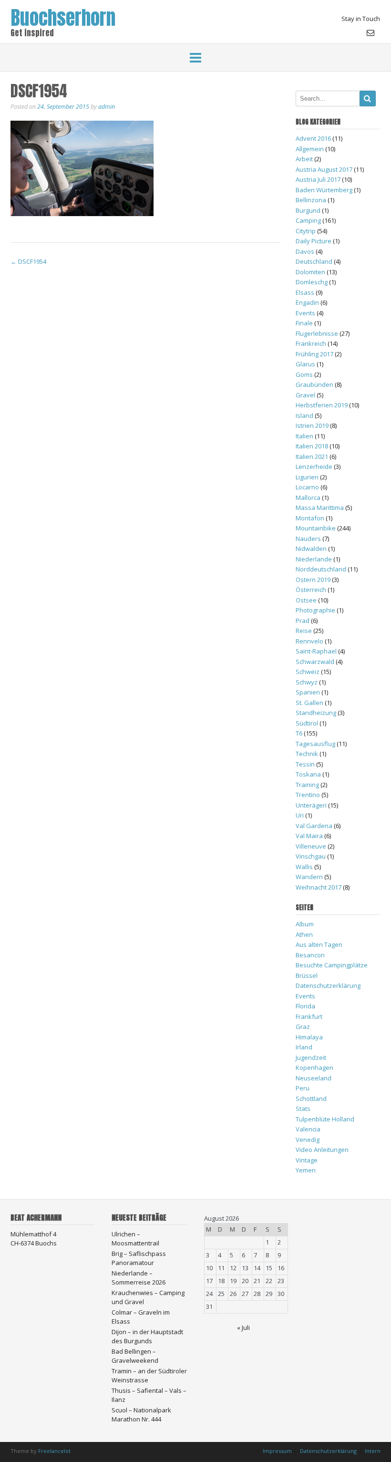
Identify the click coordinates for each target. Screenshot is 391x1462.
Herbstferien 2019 (322, 405)
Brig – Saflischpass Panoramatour (139, 1258)
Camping (308, 220)
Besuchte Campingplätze (332, 965)
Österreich (311, 589)
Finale (304, 323)
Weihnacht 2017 (318, 887)
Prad (302, 620)
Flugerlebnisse (317, 333)
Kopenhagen (314, 1067)
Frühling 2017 (314, 354)
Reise (304, 630)
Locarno (307, 487)
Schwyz (307, 682)
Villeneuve (311, 846)
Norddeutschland (321, 569)
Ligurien (307, 477)
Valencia (308, 1129)
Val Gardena (314, 825)
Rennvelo (309, 641)
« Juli (243, 1327)
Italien (304, 436)
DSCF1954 (28, 261)
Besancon (310, 955)
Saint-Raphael (316, 651)
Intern (373, 1451)
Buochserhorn (62, 15)
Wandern (309, 876)
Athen (304, 934)
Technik (307, 753)
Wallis (304, 866)
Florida (305, 1006)
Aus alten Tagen (319, 944)
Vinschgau (311, 856)
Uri (300, 815)
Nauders (308, 538)
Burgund (308, 210)
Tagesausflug (315, 743)
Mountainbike (316, 528)
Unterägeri (311, 805)
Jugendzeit (311, 1057)
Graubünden (314, 384)
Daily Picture (313, 241)
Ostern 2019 (313, 579)
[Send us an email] (370, 32)
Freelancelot (54, 1450)
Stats (303, 1108)
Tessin (305, 764)
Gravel (305, 395)
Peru (302, 1088)
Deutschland (314, 261)
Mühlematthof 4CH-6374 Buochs (33, 1239)
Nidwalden (311, 548)
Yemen (306, 1170)
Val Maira (309, 835)
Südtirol (307, 723)
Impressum (277, 1451)
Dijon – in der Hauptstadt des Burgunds (147, 1336)
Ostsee (306, 600)
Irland (304, 1047)
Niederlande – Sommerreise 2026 (138, 1278)
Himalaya (309, 1037)
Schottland (311, 1098)
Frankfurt (309, 1016)
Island (304, 415)
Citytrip (306, 231)
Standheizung (316, 712)
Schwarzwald (315, 661)
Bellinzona (311, 200)
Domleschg (312, 282)
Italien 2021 (312, 456)
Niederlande (314, 559)
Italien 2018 (312, 446)
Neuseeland (313, 1078)
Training (307, 784)
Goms (304, 374)
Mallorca (308, 497)
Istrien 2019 (312, 425)
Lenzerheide (314, 466)
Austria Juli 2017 (318, 179)
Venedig (307, 1139)
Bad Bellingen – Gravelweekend (135, 1356)
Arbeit (304, 159)
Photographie (315, 610)
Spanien (308, 692)
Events (305, 313)
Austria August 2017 (324, 169)
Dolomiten (310, 272)
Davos (305, 251)
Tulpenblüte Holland (325, 1119)
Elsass (305, 292)
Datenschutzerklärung (328, 985)
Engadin (307, 302)
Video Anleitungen (322, 1149)
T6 (299, 733)
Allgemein (310, 149)
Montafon (310, 518)
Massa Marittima (320, 507)
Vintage (307, 1160)
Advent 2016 (313, 138)
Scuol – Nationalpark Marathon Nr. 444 (141, 1415)
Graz (303, 1026)
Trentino (308, 794)
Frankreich (311, 343)
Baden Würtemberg (324, 190)
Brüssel (307, 975)
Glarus (305, 364)
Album (305, 924)
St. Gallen (309, 702)
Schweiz (307, 671)
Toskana (308, 774)
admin (106, 107)
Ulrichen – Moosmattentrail (135, 1239)
